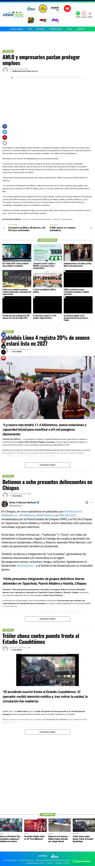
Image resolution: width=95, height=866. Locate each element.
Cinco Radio (17, 352)
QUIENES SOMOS (16, 29)
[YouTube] (3, 358)
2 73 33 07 (49, 863)
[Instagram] (3, 340)
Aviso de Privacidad (10, 860)
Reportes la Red (82, 861)
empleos (57, 219)
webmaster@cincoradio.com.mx (25, 71)
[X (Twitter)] (3, 346)
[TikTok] (3, 352)
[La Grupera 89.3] (42, 8)
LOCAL (69, 29)
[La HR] (67, 8)
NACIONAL (41, 29)
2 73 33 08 (57, 863)
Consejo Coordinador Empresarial (37, 219)
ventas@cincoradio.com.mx (34, 863)
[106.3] (55, 20)
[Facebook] (3, 334)
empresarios (67, 219)
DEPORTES (81, 29)
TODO (30, 29)
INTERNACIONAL (56, 29)
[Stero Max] (43, 20)
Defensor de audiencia (26, 860)
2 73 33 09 (66, 863)
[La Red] (30, 8)
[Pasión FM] (55, 8)
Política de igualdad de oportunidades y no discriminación (54, 860)
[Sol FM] (30, 20)
